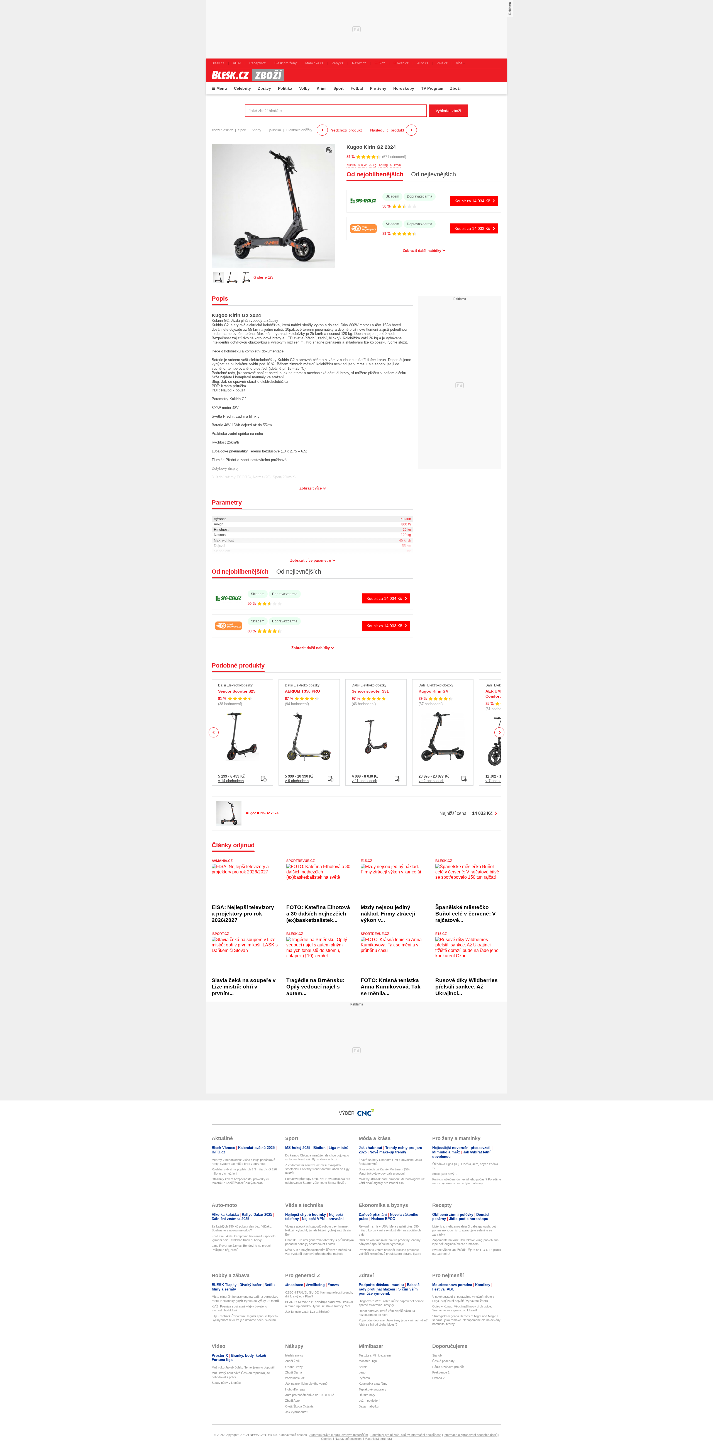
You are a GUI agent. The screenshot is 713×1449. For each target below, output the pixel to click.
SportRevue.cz (300, 861)
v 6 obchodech (297, 781)
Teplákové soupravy (372, 1389)
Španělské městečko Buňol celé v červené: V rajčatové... (465, 913)
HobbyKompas (295, 1389)
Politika (285, 88)
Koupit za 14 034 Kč (472, 201)
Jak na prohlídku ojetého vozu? (306, 1383)
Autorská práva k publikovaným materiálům (338, 1434)
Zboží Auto (292, 1400)
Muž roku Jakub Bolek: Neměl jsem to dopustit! (243, 1367)
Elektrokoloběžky (299, 130)
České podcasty (443, 1361)
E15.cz (366, 861)
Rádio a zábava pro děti (448, 1366)
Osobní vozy (294, 1366)
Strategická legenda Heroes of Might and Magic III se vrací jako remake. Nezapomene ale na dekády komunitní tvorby (466, 1320)
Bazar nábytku (369, 1406)
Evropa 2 (438, 1378)
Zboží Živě (292, 1361)
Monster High (368, 1361)
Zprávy (264, 88)
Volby (304, 88)
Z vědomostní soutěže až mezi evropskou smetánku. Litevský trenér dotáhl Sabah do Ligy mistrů (317, 1169)
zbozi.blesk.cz (222, 130)
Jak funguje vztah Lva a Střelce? (307, 1311)
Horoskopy (403, 88)
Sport (338, 88)
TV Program (432, 88)
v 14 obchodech (231, 781)
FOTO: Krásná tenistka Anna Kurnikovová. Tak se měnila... (391, 986)
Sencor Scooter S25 (236, 691)
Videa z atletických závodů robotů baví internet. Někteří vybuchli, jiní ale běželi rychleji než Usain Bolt (318, 1230)
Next (499, 732)
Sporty (256, 130)
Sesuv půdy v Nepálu (226, 1382)
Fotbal (357, 88)
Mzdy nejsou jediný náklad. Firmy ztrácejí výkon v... (388, 913)
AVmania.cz (222, 861)
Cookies (326, 1438)
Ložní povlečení (369, 1400)
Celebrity (242, 88)
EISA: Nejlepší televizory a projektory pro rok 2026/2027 (243, 913)
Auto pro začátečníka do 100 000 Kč (309, 1395)
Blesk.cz (443, 861)
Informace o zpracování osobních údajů (470, 1434)
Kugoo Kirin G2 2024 (371, 147)
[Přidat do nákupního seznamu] (329, 150)
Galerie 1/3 (263, 277)
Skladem (392, 196)
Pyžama (364, 1378)
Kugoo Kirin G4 (433, 691)
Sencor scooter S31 (370, 691)
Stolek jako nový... (444, 1173)
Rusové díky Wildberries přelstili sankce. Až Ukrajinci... (466, 986)
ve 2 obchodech (431, 781)
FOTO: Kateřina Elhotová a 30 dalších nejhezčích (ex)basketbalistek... (318, 913)
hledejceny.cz (294, 1355)
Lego (362, 1372)
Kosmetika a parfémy (373, 1383)
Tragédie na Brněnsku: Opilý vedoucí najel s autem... (315, 986)
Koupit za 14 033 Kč (472, 228)
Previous (214, 732)
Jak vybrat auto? (296, 1412)
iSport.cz (220, 934)
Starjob (437, 1355)
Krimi (321, 88)
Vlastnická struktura (378, 1438)
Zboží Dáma (293, 1372)
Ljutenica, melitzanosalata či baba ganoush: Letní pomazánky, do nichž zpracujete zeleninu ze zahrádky (465, 1230)
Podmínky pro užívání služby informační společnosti (405, 1434)
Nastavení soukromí (348, 1438)
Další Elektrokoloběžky (235, 685)
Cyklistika (274, 130)
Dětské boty (367, 1395)
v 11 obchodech (364, 781)
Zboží (455, 88)
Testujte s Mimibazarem (375, 1355)
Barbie (363, 1366)
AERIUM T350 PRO (302, 691)
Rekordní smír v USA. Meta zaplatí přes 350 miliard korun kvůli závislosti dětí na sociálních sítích (390, 1230)
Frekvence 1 (441, 1372)
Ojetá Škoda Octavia (299, 1406)
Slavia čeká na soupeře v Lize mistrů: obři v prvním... (244, 986)
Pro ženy (378, 88)
